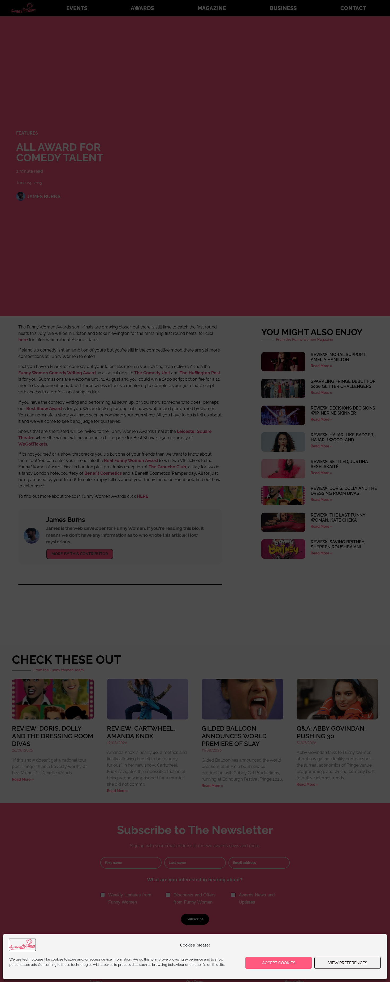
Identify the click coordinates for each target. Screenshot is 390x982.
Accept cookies (278, 963)
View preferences (347, 963)
